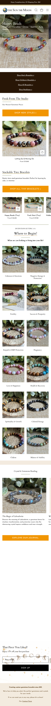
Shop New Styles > (25, 113)
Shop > (24, 36)
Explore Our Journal (25, 538)
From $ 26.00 (12, 218)
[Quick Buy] (42, 152)
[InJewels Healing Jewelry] (17, 10)
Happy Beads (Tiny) (12, 215)
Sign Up (25, 668)
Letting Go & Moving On (24, 159)
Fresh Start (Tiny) (34, 215)
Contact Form (27, 701)
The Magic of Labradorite (12, 516)
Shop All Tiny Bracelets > (25, 189)
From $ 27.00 (34, 218)
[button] (35, 10)
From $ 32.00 (24, 161)
